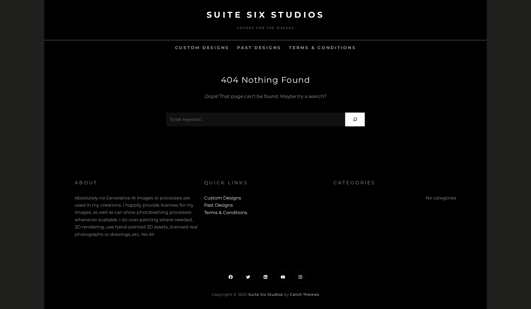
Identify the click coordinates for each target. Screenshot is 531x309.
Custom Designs (202, 47)
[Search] (355, 119)
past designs (259, 47)
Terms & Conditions (322, 47)
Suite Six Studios (266, 15)
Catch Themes (304, 294)
